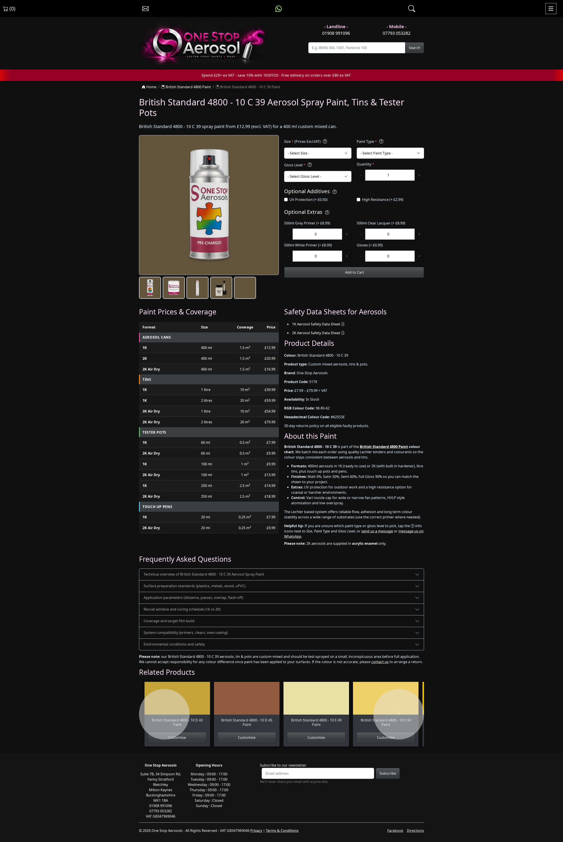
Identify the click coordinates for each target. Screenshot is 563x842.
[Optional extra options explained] (327, 212)
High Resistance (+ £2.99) (382, 199)
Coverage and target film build (169, 620)
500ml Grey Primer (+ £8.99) (307, 223)
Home (150, 86)
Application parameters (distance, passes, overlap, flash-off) (193, 597)
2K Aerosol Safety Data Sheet (316, 332)
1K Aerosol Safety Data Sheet (316, 324)
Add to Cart (354, 272)
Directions (415, 830)
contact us (380, 661)
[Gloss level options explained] (309, 164)
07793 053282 (396, 33)
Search (414, 47)
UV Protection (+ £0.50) (308, 199)
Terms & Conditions (282, 830)
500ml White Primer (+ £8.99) (308, 245)
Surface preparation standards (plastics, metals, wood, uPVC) (194, 585)
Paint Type (367, 141)
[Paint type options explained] (381, 141)
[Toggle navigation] (551, 8)
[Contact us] (145, 8)
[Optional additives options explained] (334, 191)
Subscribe (388, 773)
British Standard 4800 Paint (188, 86)
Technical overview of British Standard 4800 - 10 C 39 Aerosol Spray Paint (204, 574)
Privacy (256, 830)
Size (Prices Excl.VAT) (303, 141)
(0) (11, 8)
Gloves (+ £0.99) (370, 245)
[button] (150, 288)
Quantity (365, 164)
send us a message (377, 531)
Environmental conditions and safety (174, 644)
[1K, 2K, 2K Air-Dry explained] (325, 141)
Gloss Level (294, 165)
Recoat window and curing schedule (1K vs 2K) (182, 609)
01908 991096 (336, 33)
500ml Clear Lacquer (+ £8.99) (381, 223)
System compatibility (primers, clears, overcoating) (186, 632)
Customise (177, 737)
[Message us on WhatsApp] (278, 8)
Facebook (395, 830)
